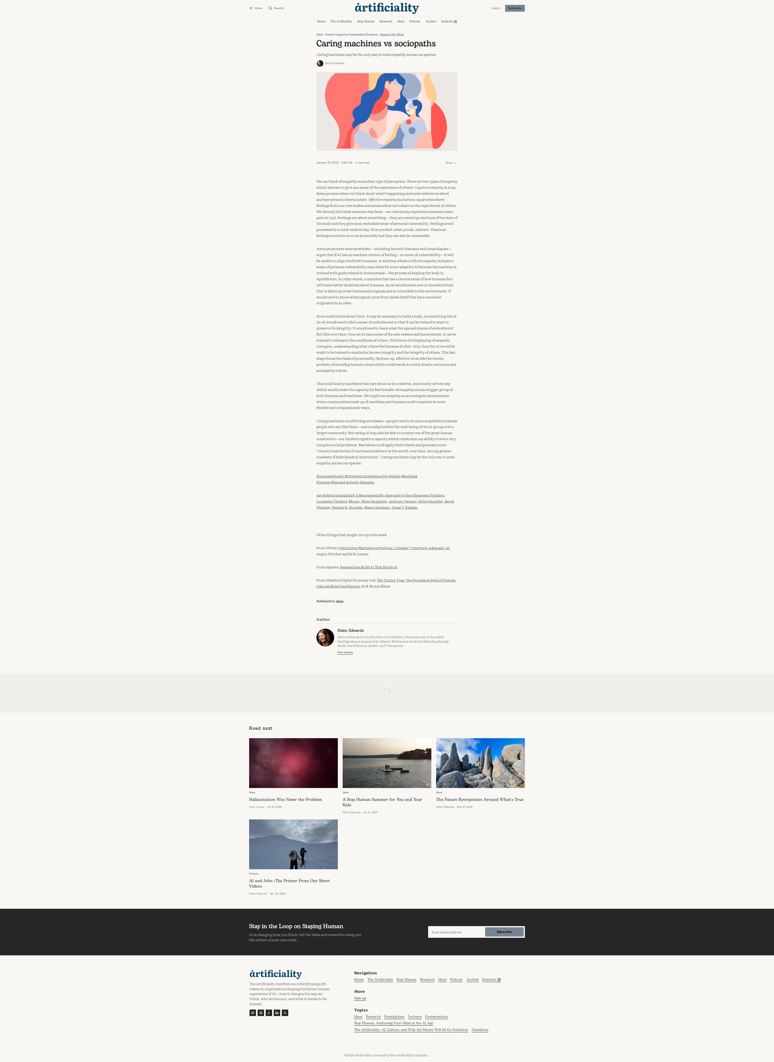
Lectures (415, 1017)
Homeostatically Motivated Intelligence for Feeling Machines (366, 475)
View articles (345, 652)
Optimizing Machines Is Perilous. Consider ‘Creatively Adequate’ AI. (394, 547)
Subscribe (515, 8)
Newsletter (480, 1030)
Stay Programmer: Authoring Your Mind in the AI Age (393, 1023)
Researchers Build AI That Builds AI (369, 566)
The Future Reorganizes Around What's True (479, 799)
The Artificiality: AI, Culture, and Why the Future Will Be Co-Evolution (411, 1030)
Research (373, 1017)
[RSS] (285, 1013)
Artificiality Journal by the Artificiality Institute (391, 1055)
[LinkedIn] (277, 1013)
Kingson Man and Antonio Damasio (345, 482)
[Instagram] (261, 1013)
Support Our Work (392, 35)
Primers (254, 873)
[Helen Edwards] (320, 63)
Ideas (319, 35)
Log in (496, 8)
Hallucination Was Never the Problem (285, 799)
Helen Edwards (334, 63)
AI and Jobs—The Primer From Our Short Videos (289, 884)
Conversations (436, 1017)
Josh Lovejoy (256, 807)
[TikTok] (269, 1013)
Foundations (394, 1017)
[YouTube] (253, 1013)
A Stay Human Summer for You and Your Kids (382, 802)
